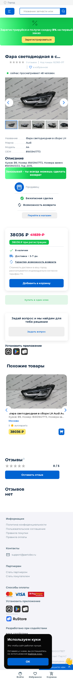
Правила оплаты (16, 537)
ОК (28, 661)
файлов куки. (35, 653)
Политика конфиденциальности (26, 524)
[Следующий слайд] (64, 102)
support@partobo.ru (24, 554)
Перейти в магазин (39, 215)
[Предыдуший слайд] (9, 102)
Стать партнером (16, 572)
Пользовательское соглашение (25, 528)
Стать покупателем (18, 576)
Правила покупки (17, 533)
